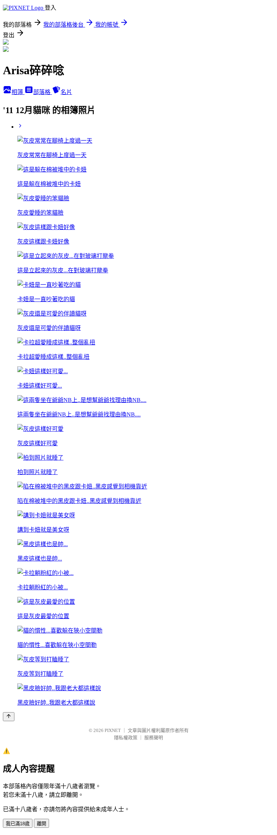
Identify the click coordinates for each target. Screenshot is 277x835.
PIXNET (113, 730)
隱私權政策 (125, 737)
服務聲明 (153, 737)
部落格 (42, 92)
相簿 (18, 92)
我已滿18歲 (18, 823)
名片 (66, 92)
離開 (41, 823)
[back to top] (8, 716)
